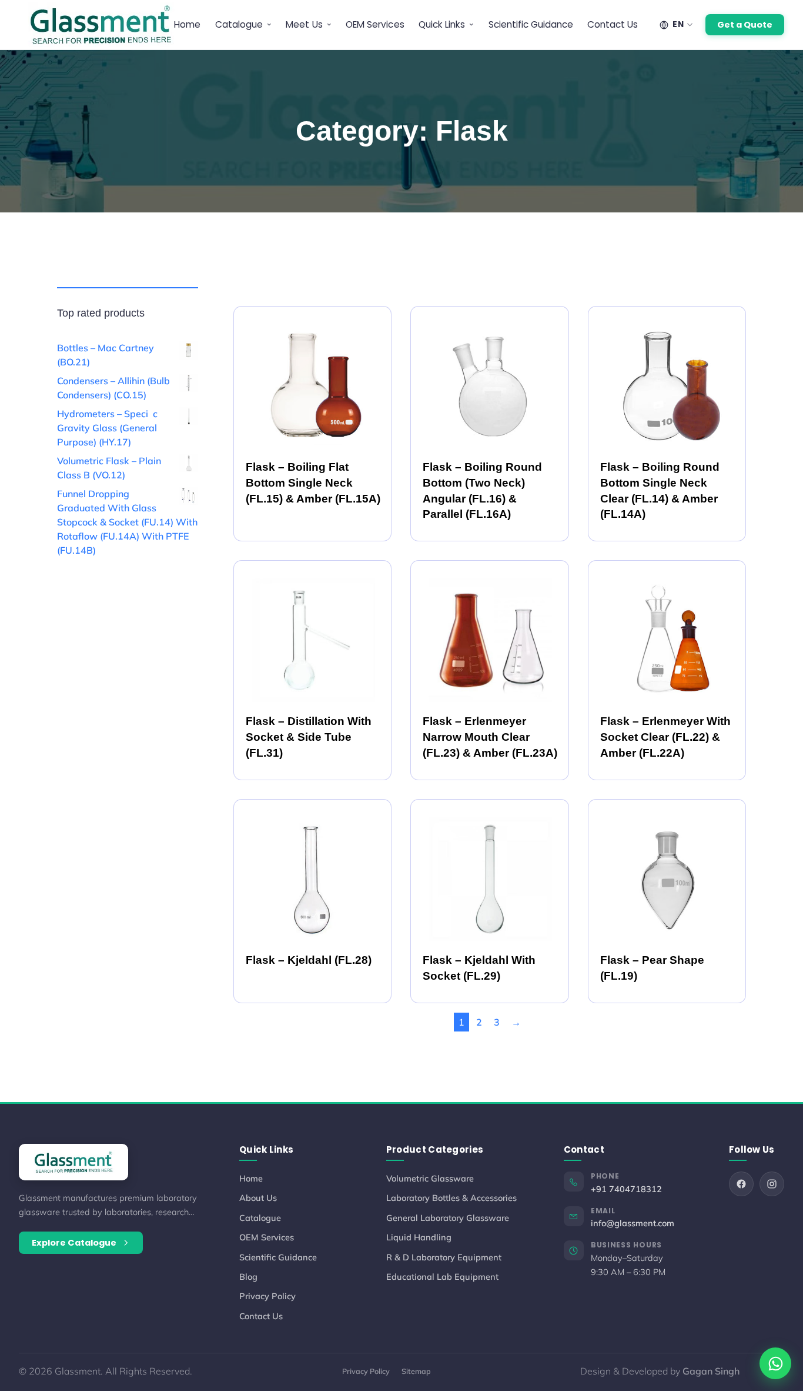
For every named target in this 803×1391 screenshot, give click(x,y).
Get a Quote (744, 25)
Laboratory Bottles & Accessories (451, 1197)
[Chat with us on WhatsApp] (775, 1363)
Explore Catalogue (74, 1243)
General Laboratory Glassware (447, 1217)
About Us (258, 1197)
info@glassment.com (632, 1223)
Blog (248, 1276)
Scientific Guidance (531, 24)
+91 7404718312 (626, 1188)
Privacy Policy (267, 1296)
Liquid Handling (418, 1237)
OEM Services (375, 24)
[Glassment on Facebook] (741, 1184)
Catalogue (260, 1217)
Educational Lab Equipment (442, 1276)
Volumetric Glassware (430, 1178)
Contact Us (612, 24)
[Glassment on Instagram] (771, 1184)
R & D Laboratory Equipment (443, 1257)
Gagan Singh (711, 1371)
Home (187, 24)
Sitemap (416, 1371)
